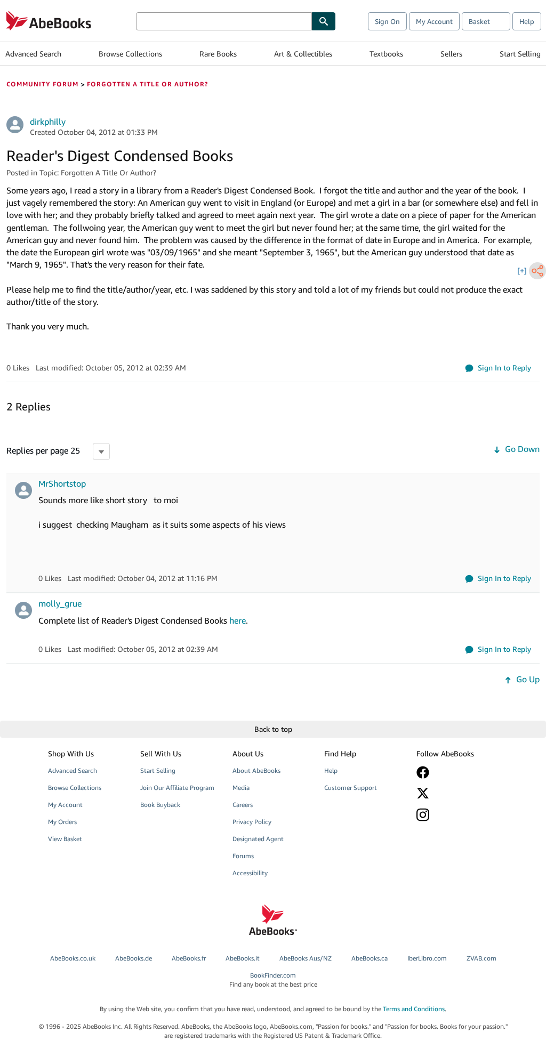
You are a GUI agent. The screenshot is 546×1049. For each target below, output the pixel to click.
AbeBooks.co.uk (72, 958)
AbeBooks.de (133, 958)
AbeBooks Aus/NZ (305, 958)
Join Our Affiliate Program (177, 788)
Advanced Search (33, 53)
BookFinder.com (273, 979)
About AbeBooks (256, 770)
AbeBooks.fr (189, 958)
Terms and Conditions (414, 1009)
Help (526, 21)
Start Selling (520, 53)
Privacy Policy (251, 822)
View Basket (65, 839)
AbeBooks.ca (369, 958)
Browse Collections (130, 53)
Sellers (451, 53)
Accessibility (250, 873)
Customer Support (350, 788)
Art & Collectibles (303, 53)
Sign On (387, 21)
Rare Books (218, 53)
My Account (434, 21)
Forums (243, 856)
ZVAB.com (481, 958)
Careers (242, 805)
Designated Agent (258, 839)
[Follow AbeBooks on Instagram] (456, 815)
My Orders (62, 822)
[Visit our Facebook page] (456, 772)
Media (241, 788)
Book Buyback (160, 805)
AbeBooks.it (243, 958)
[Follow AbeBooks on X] (456, 793)
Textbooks (386, 53)
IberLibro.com (427, 958)
